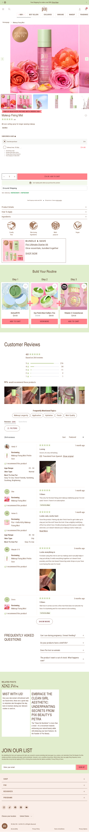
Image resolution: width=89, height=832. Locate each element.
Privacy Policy (36, 829)
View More (44, 321)
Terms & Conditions (59, 829)
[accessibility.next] (86, 2)
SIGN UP (82, 767)
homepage (6, 22)
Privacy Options (83, 829)
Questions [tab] (23, 422)
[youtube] (26, 807)
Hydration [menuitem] (49, 415)
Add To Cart (15, 321)
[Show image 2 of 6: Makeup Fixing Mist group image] (24, 101)
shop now (31, 253)
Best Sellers (33, 14)
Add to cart (52, 176)
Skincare (60, 14)
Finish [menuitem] (59, 415)
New (21, 14)
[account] (79, 9)
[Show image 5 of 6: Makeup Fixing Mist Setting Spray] (72, 101)
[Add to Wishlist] (86, 115)
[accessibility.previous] (2, 2)
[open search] (9, 9)
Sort (64, 437)
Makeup (72, 14)
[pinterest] (21, 807)
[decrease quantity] (4, 177)
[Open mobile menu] (3, 9)
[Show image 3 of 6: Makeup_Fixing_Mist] (40, 101)
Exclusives (48, 14)
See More (4, 127)
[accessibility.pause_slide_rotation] (5, 2)
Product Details (8, 207)
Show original (68, 456)
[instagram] (4, 807)
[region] (44, 395)
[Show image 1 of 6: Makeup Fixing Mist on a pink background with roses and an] (8, 101)
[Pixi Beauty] (44, 9)
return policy (59, 200)
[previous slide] (2, 59)
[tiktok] (9, 807)
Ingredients (6, 216)
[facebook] (15, 807)
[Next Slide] (83, 395)
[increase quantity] (15, 177)
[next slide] (86, 59)
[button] (44, 363)
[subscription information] (15, 136)
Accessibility (14, 829)
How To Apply (7, 212)
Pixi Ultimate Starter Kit (37, 244)
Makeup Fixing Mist (18, 22)
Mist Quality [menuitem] (70, 415)
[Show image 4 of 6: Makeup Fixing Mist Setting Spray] (56, 101)
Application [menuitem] (36, 415)
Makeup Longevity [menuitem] (21, 415)
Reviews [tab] (10, 422)
